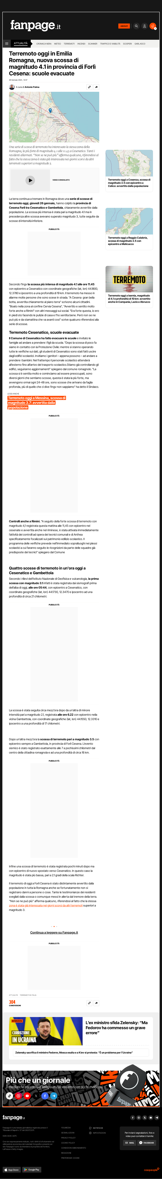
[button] (96, 87)
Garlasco (140, 43)
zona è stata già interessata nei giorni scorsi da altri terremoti (46, 905)
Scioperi (127, 43)
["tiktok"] (9, 1096)
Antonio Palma (32, 87)
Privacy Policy (68, 1138)
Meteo (57, 43)
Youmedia (66, 1127)
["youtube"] (27, 1096)
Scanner (92, 43)
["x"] (36, 1096)
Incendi (81, 43)
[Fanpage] (14, 1117)
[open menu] (7, 44)
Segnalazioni (67, 1133)
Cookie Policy (68, 1143)
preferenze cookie (70, 1158)
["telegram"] (53, 1096)
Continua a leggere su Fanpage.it (54, 932)
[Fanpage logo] (32, 26)
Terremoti (69, 43)
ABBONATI (124, 26)
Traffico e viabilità (110, 43)
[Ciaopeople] (151, 1170)
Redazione (66, 1153)
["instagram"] (18, 1096)
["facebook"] (45, 1096)
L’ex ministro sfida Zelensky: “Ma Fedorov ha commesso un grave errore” (117, 1027)
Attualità (21, 43)
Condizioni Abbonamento (73, 1148)
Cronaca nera (43, 43)
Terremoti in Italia (28, 995)
